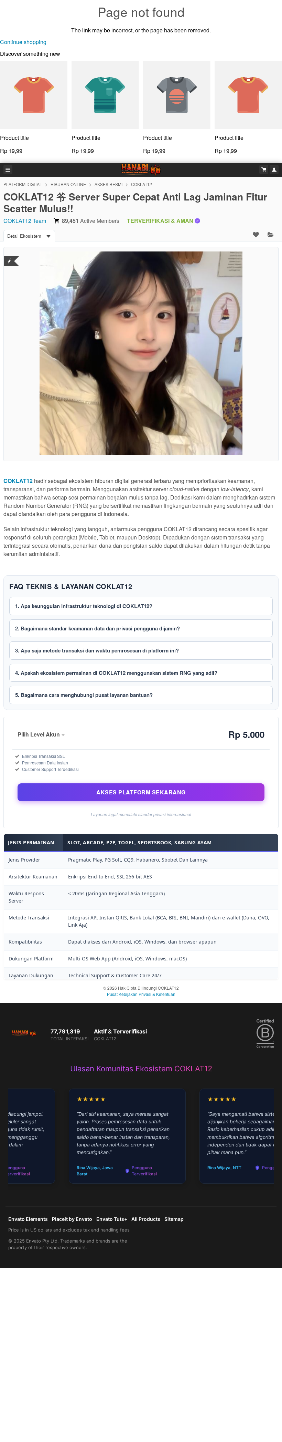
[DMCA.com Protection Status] (9, 257)
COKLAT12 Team (24, 221)
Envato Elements (28, 1219)
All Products (145, 1219)
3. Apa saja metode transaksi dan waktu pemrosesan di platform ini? (97, 650)
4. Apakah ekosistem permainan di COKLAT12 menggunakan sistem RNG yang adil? (116, 673)
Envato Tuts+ (111, 1219)
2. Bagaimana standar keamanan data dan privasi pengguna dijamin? (97, 628)
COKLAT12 (141, 184)
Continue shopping (23, 42)
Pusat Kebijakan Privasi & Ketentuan (141, 994)
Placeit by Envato (72, 1219)
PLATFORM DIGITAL (22, 184)
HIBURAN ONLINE (68, 184)
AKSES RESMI (108, 184)
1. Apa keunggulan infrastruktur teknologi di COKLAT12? (83, 606)
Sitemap (174, 1219)
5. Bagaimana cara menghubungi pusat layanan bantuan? (84, 695)
